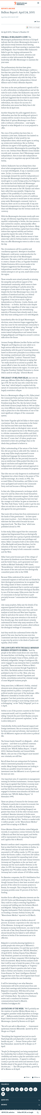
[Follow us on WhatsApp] (35, 1089)
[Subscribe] (3, 1094)
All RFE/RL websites (8, 1112)
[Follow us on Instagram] (12, 1089)
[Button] (37, 21)
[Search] (38, 1112)
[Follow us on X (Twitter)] (21, 1089)
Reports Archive (8, 9)
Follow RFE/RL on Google (25, 1112)
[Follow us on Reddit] (8, 1089)
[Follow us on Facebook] (26, 1089)
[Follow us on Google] (17, 1089)
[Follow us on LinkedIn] (31, 1089)
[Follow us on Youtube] (3, 1089)
